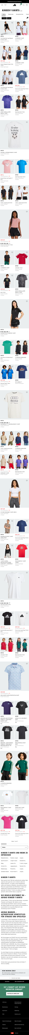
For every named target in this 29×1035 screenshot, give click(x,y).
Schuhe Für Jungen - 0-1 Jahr (4, 866)
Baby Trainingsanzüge (5, 863)
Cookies (4, 1024)
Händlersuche (18, 1014)
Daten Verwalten (18, 1021)
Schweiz (16, 1033)
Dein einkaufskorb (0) (19, 981)
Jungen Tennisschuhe (23, 871)
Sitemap (16, 1007)
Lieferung (4, 1002)
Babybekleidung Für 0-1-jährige (5, 858)
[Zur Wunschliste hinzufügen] (12, 23)
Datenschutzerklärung (19, 1024)
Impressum (4, 1010)
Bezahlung (17, 1010)
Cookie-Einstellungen (6, 1021)
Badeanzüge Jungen (4, 869)
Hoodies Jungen (14, 858)
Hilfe (3, 1014)
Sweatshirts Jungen (22, 861)
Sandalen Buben (5, 871)
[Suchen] (23, 5)
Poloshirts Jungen (12, 869)
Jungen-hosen (13, 860)
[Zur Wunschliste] (5, 5)
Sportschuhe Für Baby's (5, 861)
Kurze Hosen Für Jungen (14, 871)
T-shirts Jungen (23, 863)
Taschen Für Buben (23, 866)
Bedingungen (5, 1028)
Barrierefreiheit (18, 1028)
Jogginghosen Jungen (13, 866)
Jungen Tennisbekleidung (24, 869)
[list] (14, 14)
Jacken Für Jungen (13, 863)
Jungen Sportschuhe (23, 858)
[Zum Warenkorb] (26, 5)
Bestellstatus (5, 1007)
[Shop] (14, 5)
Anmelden (7, 981)
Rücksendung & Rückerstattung (18, 1003)
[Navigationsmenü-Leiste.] (2, 5)
